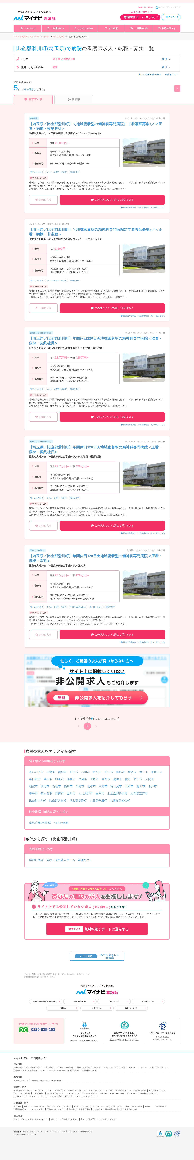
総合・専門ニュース (43, 1090)
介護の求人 (97, 1109)
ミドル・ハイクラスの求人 (114, 1067)
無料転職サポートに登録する (98, 929)
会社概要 (30, 1131)
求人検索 (113, 28)
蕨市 (128, 779)
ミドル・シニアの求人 (159, 1067)
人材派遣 (17, 1106)
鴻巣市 (71, 779)
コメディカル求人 (36, 1109)
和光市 (45, 786)
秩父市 (97, 772)
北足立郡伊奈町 (117, 793)
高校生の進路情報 (21, 1080)
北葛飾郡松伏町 (120, 800)
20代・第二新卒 (53, 1106)
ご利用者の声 (141, 28)
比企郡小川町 (37, 800)
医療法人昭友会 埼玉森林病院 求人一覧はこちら (144, 207)
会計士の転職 (116, 1106)
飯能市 (120, 772)
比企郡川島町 (57, 800)
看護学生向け (49, 1067)
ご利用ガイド (57, 28)
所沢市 (109, 772)
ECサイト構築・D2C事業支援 (95, 1093)
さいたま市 (36, 772)
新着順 (76, 99)
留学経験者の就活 (33, 1067)
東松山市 (157, 772)
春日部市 (35, 779)
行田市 (85, 772)
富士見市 (116, 786)
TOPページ (30, 28)
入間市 (149, 779)
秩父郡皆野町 (78, 800)
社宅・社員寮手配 (88, 1119)
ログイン (170, 17)
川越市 (51, 772)
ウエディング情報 (22, 1093)
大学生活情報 (120, 1090)
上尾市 (94, 779)
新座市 (56, 786)
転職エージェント (81, 1106)
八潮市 (103, 786)
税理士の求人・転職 (133, 1106)
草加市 (106, 779)
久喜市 (80, 786)
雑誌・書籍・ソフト (157, 1090)
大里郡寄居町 (98, 800)
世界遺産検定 (38, 1093)
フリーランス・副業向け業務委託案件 (63, 1070)
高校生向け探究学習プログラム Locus (46, 1080)
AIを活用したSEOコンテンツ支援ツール (81, 1096)
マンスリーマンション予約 (51, 1096)
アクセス (39, 1131)
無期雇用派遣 (84, 1109)
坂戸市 (152, 786)
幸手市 (33, 793)
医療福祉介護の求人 (90, 1070)
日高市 (59, 793)
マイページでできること (169, 7)
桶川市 (68, 786)
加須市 (132, 772)
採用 (63, 1131)
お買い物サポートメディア (26, 1096)
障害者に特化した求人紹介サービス (29, 1070)
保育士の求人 (70, 1109)
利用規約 (63, 1008)
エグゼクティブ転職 (100, 1106)
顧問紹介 (148, 1106)
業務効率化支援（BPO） (38, 1119)
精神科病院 (36, 860)
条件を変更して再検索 (99, 956)
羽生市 (59, 779)
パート (143, 1067)
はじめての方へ (85, 28)
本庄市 (143, 772)
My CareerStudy (117, 1093)
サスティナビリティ (52, 1131)
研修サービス (19, 1119)
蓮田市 (141, 786)
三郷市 (129, 786)
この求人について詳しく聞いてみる (114, 199)
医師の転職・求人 (54, 1109)
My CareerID (132, 1093)
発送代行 (54, 1119)
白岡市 (100, 793)
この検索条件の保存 (151, 74)
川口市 (74, 772)
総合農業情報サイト (55, 1093)
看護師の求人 (20, 1109)
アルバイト (133, 1067)
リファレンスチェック (108, 1119)
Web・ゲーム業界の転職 (34, 1106)
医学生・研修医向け (66, 1067)
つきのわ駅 (61, 822)
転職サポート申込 (131, 1008)
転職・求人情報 (83, 1067)
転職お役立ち (169, 28)
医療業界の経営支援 (113, 1109)
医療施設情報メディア (149, 1093)
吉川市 (71, 793)
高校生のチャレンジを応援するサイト (70, 1090)
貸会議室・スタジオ (70, 1119)
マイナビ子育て (73, 1093)
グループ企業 (72, 1131)
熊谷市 (62, 772)
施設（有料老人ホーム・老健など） (69, 860)
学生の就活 (18, 1067)
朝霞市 (33, 786)
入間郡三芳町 (139, 793)
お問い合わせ (97, 1008)
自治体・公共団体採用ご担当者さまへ (46, 1001)
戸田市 (138, 779)
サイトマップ (114, 1001)
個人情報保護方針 (86, 1131)
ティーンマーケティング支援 (100, 1090)
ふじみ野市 (86, 793)
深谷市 (83, 779)
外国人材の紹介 (131, 1109)
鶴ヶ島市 (46, 793)
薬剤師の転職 (161, 1106)
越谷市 (117, 779)
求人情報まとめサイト (23, 1090)
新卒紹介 (67, 1106)
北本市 (91, 786)
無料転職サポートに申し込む (140, 17)
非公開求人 (30, 89)
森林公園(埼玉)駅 (40, 822)
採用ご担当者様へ (146, 7)
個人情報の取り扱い (148, 1001)
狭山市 (48, 779)
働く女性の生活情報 (138, 1090)
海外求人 (96, 1067)
